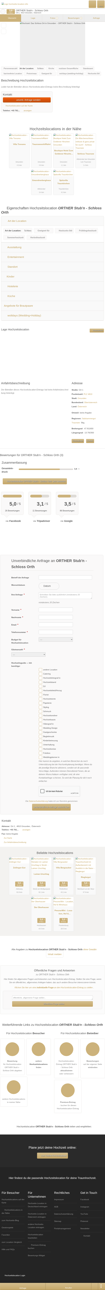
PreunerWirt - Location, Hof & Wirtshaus (64, 912)
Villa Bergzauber (63, 868)
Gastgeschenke (50, 732)
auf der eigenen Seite (92, 1064)
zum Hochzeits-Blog (10, 1220)
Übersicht (11, 18)
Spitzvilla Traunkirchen (63, 182)
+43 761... (15, 110)
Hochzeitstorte (49, 699)
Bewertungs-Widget (36, 1255)
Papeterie (47, 703)
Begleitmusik (48, 736)
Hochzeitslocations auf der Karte (13, 1201)
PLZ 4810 (88, 394)
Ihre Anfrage (17, 595)
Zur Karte (8, 838)
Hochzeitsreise (49, 749)
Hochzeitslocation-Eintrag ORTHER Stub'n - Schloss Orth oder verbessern (66, 1067)
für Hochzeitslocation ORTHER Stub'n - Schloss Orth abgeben (12, 1066)
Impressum (59, 1199)
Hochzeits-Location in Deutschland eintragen (37, 1205)
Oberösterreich (90, 402)
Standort (12, 266)
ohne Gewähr (90, 949)
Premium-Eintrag (99, 132)
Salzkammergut (89, 418)
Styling (46, 707)
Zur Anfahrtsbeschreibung (15, 842)
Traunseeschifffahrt (41, 144)
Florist (46, 695)
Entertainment (15, 257)
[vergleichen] (3, 31)
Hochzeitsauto (49, 720)
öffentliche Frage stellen (53, 1004)
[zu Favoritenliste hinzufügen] (3, 25)
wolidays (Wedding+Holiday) (24, 315)
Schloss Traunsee (85, 154)
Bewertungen (74, 18)
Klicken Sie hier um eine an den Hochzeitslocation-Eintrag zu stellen (53, 987)
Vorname (15, 610)
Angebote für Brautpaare (18, 305)
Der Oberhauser (41, 907)
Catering (47, 674)
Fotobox (46, 753)
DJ (44, 686)
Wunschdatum (18, 585)
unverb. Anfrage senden (28, 100)
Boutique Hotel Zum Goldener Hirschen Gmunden (63, 152)
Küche (11, 296)
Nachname (16, 617)
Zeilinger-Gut (19, 868)
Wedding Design (50, 728)
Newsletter (85, 1228)
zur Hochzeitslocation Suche (3, 11)
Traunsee (76, 423)
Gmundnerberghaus (41, 180)
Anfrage (96, 18)
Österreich (82, 406)
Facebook (84, 1199)
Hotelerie (12, 286)
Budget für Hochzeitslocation (19, 641)
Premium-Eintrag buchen (37, 1246)
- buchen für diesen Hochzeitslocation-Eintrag (68, 1105)
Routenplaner (97, 331)
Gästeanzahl (17, 649)
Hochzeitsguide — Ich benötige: (21, 664)
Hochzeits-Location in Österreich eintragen (37, 1215)
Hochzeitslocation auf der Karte (19, 106)
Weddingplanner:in (51, 757)
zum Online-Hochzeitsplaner (54, 1155)
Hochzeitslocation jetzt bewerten (35, 481)
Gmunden (82, 398)
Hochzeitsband (49, 682)
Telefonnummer (18, 632)
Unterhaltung (48, 745)
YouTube (84, 1214)
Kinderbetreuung (50, 740)
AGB (56, 1207)
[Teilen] (94, 1286)
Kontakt (90, 441)
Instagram (84, 1207)
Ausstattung (14, 247)
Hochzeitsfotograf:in (51, 678)
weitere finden (39, 1064)
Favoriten (6, 1235)
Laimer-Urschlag (41, 874)
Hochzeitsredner (50, 715)
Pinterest (84, 1221)
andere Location (50, 670)
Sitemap (57, 1221)
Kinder (10, 276)
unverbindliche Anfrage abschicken (51, 807)
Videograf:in (48, 724)
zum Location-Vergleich (12, 1242)
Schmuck (47, 711)
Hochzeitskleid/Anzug (52, 690)
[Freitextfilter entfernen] (92, 4)
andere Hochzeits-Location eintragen (36, 1225)
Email (14, 625)
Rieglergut (86, 877)
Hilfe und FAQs (8, 1249)
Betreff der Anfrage (20, 577)
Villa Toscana (19, 144)
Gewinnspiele (7, 1227)
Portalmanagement (62, 1228)
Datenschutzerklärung (38, 801)
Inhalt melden (55, 954)
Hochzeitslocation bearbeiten (35, 1236)
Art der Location (16, 220)
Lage (32, 18)
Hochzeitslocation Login (14, 1275)
